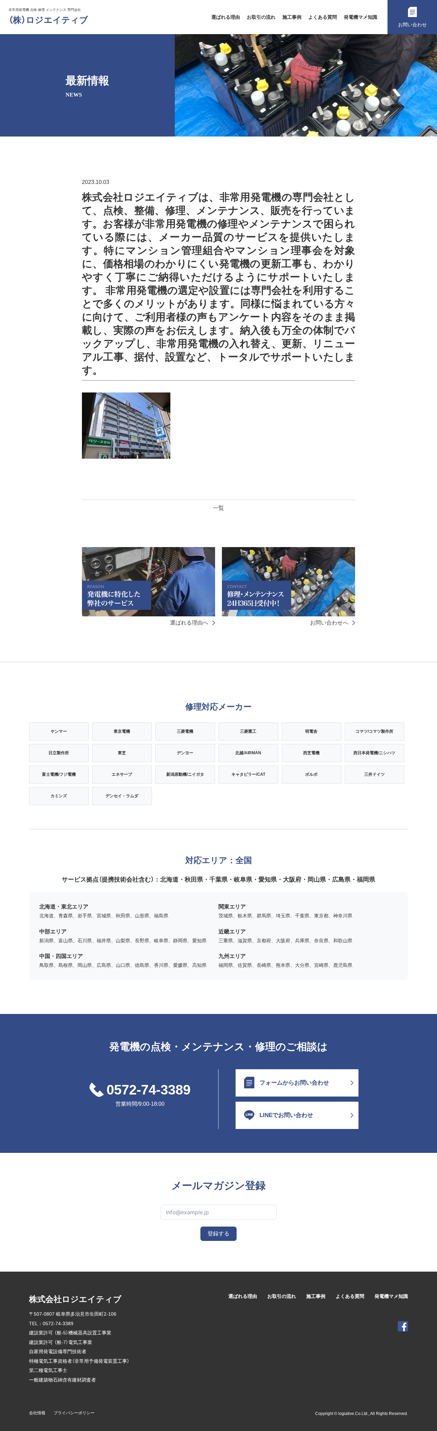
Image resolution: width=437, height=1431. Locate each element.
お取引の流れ (261, 17)
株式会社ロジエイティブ (75, 1299)
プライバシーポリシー (74, 1413)
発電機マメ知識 (360, 17)
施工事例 (291, 17)
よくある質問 (322, 17)
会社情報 (37, 1413)
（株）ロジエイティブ (48, 20)
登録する (218, 1233)
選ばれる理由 (225, 17)
